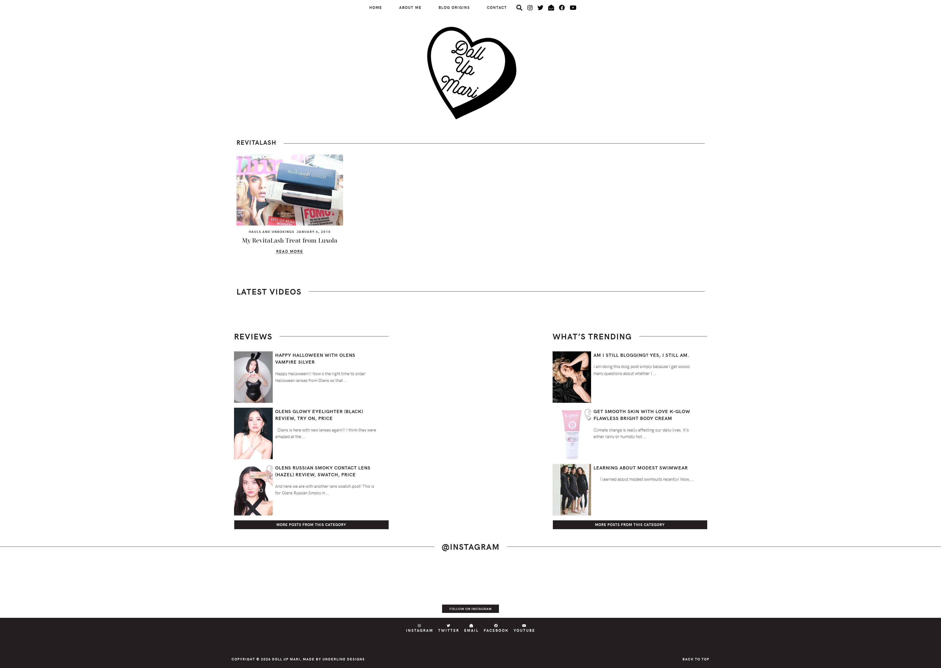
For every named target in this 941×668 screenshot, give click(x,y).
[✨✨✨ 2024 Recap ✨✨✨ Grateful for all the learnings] (423, 588)
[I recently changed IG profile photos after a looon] (141, 588)
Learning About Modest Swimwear (641, 467)
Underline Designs (343, 659)
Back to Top (695, 659)
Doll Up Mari (286, 659)
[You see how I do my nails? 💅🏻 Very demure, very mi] (706, 588)
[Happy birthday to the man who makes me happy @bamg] (235, 588)
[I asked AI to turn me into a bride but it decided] (517, 588)
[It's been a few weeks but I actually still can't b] (800, 588)
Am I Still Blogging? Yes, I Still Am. (641, 355)
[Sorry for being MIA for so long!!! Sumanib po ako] (612, 588)
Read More (289, 252)
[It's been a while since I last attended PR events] (329, 588)
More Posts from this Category (311, 524)
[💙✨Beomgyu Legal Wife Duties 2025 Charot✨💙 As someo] (47, 588)
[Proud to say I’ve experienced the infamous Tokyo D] (894, 588)
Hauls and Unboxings (271, 231)
